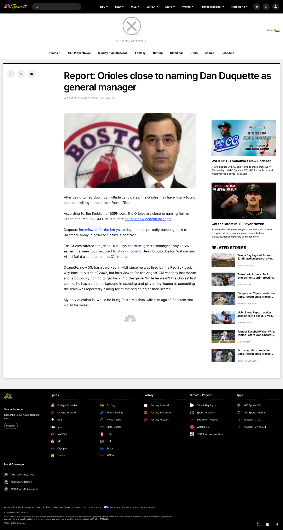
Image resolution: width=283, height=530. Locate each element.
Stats (194, 53)
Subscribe (11, 426)
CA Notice (132, 507)
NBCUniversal (22, 512)
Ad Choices (81, 507)
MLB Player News (79, 53)
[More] (256, 6)
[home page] (15, 7)
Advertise (8, 507)
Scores (209, 53)
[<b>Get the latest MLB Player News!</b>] (244, 201)
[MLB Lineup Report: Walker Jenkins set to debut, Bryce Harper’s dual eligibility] (223, 317)
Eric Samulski (243, 342)
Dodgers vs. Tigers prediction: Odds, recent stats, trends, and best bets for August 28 (256, 295)
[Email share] (31, 74)
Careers (18, 507)
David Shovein (244, 284)
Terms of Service (147, 507)
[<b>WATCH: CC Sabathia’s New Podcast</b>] (244, 138)
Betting (158, 53)
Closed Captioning (32, 507)
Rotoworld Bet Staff (247, 303)
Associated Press (245, 265)
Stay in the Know (13, 409)
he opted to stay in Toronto (120, 251)
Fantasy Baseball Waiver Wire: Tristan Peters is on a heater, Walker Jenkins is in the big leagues (256, 333)
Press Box (69, 507)
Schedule (228, 53)
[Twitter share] (21, 74)
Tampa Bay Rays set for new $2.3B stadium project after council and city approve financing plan (255, 256)
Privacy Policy (95, 507)
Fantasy (140, 53)
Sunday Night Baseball (113, 53)
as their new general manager (148, 219)
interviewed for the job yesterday (105, 230)
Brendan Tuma (244, 323)
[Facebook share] (11, 74)
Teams (53, 53)
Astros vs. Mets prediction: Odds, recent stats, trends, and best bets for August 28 (255, 352)
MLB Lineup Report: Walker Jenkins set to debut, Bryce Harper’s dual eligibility (254, 314)
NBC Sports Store (55, 507)
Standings (176, 53)
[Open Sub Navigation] (107, 6)
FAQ (43, 507)
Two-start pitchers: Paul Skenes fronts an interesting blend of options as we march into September (256, 276)
